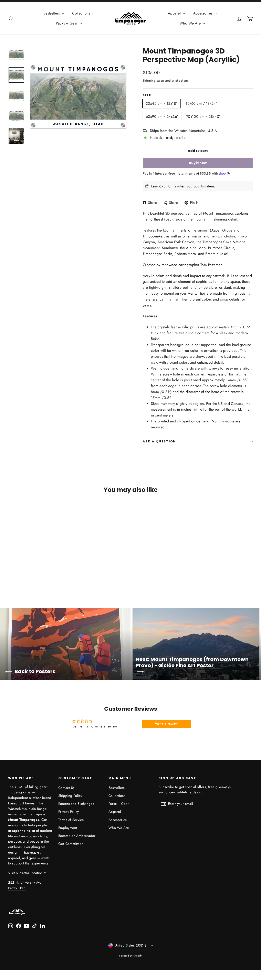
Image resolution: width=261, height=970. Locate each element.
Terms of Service (71, 819)
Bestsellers (52, 13)
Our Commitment (71, 843)
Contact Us (66, 787)
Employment (67, 827)
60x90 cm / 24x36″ (162, 116)
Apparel (175, 13)
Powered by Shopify (130, 956)
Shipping (149, 80)
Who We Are (190, 23)
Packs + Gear (67, 23)
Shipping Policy (70, 795)
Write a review (166, 723)
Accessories (203, 13)
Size (147, 95)
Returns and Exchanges (76, 803)
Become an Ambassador (76, 835)
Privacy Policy (68, 811)
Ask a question (159, 441)
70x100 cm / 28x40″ (203, 116)
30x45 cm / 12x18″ (161, 103)
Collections (81, 13)
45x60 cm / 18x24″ (201, 103)
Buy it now (198, 162)
